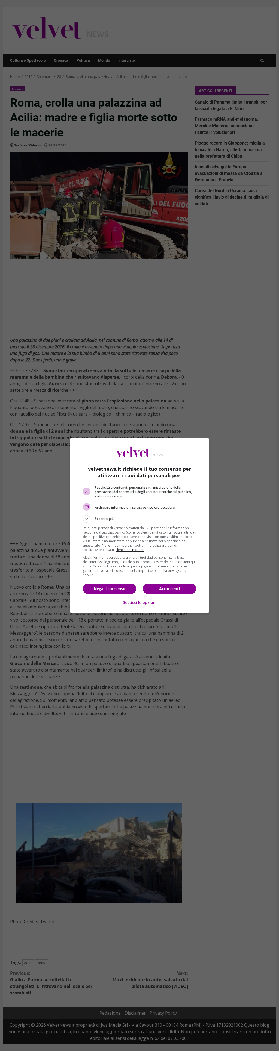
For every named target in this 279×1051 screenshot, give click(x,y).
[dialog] (139, 525)
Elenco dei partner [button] (130, 549)
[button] (139, 519)
